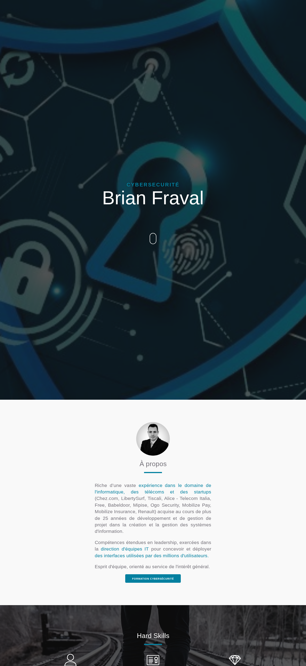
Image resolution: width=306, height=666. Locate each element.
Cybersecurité (153, 185)
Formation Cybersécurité (153, 578)
